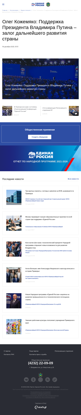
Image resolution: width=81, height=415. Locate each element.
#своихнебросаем (38, 276)
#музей (61, 276)
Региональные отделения (64, 351)
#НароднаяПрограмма (45, 250)
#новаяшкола (29, 226)
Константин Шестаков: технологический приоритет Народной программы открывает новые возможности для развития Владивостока (47, 245)
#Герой (27, 276)
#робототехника (67, 250)
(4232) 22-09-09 (40, 363)
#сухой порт (39, 199)
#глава (36, 250)
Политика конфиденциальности (40, 393)
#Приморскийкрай (30, 201)
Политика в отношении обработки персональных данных (40, 395)
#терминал (32, 199)
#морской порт (47, 199)
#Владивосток (29, 250)
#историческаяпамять (31, 278)
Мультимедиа (14, 10)
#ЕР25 (67, 199)
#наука (27, 252)
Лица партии (33, 351)
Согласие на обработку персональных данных (40, 397)
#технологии (55, 250)
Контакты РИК (9, 354)
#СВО (31, 276)
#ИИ (61, 250)
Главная (5, 10)
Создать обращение (40, 137)
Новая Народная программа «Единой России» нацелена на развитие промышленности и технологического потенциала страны (47, 297)
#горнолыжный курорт (58, 199)
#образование (38, 226)
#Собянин (45, 226)
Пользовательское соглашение (41, 392)
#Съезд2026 (57, 304)
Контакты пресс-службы (38, 354)
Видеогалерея (26, 10)
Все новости (73, 179)
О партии (7, 351)
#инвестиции (40, 201)
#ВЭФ (27, 199)
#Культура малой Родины (61, 330)
